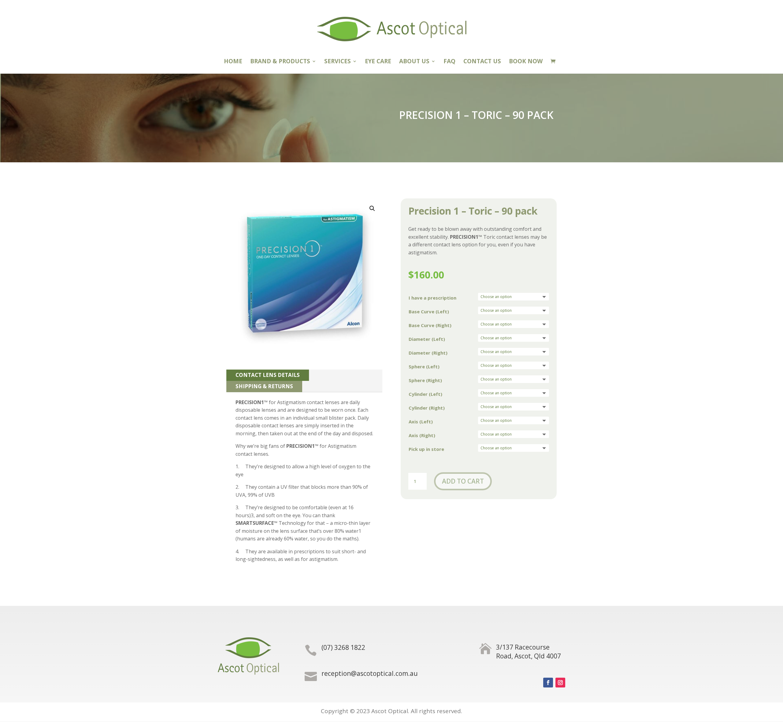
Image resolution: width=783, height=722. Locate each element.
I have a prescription (432, 298)
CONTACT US (482, 62)
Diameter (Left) (427, 339)
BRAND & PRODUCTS (280, 62)
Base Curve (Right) (430, 325)
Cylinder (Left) (425, 394)
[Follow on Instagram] (560, 682)
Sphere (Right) (425, 380)
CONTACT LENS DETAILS (268, 374)
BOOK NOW (526, 62)
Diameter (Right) (428, 353)
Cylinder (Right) (427, 408)
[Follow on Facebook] (548, 682)
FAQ (449, 62)
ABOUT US (414, 62)
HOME (233, 62)
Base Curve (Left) (429, 311)
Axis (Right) (422, 435)
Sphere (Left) (424, 366)
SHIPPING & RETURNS (264, 386)
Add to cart (463, 481)
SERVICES (337, 62)
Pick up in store (426, 449)
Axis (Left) (421, 421)
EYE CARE (378, 62)
